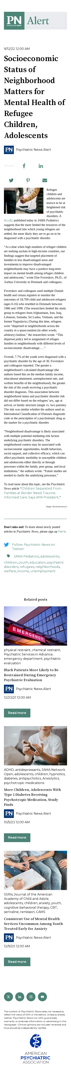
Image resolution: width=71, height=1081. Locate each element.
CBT (53, 907)
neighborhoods (48, 567)
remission (27, 912)
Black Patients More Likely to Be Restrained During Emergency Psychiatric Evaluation (31, 675)
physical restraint (17, 650)
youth (23, 562)
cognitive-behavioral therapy (26, 907)
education (38, 562)
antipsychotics (30, 778)
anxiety (44, 903)
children (10, 562)
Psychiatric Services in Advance (28, 654)
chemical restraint (46, 650)
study (8, 220)
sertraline (11, 912)
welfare (10, 571)
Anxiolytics (50, 778)
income (23, 571)
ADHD (9, 770)
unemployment (43, 571)
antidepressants (27, 770)
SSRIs (8, 894)
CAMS (40, 912)
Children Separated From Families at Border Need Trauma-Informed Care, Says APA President (32, 493)
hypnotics (57, 774)
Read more (17, 713)
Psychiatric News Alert (33, 150)
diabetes (10, 778)
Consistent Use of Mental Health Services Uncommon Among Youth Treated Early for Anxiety (33, 924)
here (62, 531)
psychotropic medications (24, 783)
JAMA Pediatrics (26, 556)
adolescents (49, 556)
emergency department (23, 659)
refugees (27, 567)
